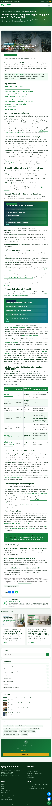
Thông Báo (25, 684)
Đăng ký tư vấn (26, 754)
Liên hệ (46, 1)
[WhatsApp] (16, 592)
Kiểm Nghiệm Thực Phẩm (25, 669)
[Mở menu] (49, 5)
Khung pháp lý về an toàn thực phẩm (15, 99)
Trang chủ (3, 11)
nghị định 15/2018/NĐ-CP (33, 728)
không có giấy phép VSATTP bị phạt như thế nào (17, 523)
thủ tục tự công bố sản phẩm (30, 335)
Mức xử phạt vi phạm (10, 106)
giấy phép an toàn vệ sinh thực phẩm (11, 728)
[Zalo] (13, 592)
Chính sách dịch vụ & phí (6, 799)
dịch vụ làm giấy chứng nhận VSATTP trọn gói (34, 493)
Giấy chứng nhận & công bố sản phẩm (15, 104)
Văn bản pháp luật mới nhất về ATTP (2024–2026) (19, 101)
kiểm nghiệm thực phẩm (9, 725)
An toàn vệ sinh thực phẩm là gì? (14, 86)
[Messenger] (49, 794)
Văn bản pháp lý (25, 678)
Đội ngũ (3, 786)
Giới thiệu (42, 1)
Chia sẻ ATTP (25, 675)
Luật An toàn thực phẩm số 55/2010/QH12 (16, 327)
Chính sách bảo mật (5, 790)
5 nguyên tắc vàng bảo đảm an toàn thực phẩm (18, 94)
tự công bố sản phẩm (20, 725)
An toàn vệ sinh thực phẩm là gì (10, 731)
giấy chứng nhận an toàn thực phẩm (34, 725)
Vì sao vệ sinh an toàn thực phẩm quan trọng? (17, 89)
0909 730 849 (26, 505)
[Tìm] (47, 654)
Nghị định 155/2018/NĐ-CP (12, 342)
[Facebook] (9, 592)
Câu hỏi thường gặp (10, 109)
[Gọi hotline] (49, 803)
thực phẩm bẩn (24, 734)
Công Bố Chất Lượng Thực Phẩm (25, 672)
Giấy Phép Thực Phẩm (25, 681)
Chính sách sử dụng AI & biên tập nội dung (10, 797)
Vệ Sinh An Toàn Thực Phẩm (13, 11)
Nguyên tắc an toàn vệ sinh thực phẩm (27, 731)
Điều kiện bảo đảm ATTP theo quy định (15, 96)
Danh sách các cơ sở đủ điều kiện (25, 687)
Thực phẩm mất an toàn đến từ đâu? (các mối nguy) (19, 91)
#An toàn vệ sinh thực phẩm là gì (11, 586)
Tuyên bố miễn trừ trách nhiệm (24, 583)
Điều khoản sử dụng (5, 792)
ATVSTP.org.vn (19, 74)
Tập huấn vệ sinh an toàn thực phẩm (11, 734)
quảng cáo (23, 728)
